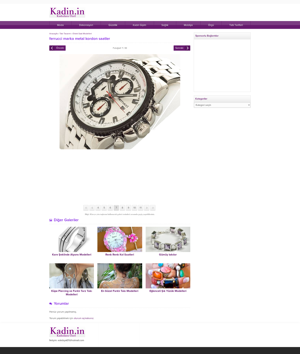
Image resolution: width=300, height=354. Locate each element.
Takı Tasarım (65, 33)
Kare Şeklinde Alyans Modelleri (71, 254)
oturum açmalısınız (84, 318)
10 (134, 207)
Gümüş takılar (168, 254)
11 (141, 207)
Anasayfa (53, 33)
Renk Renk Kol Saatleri (119, 254)
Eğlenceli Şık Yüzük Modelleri (167, 291)
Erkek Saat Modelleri (82, 33)
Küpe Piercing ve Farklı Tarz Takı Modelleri (71, 292)
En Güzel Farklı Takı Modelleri (119, 291)
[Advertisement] (119, 177)
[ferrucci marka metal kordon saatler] (120, 147)
